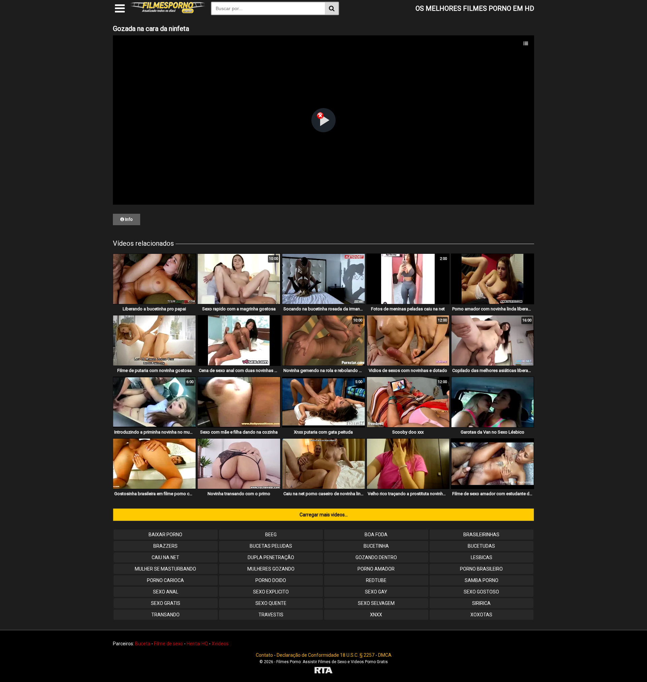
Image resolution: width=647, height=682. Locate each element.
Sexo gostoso (481, 591)
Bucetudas (481, 546)
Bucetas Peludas (271, 546)
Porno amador (376, 569)
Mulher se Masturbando (165, 569)
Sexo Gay (376, 591)
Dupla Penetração (271, 557)
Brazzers (165, 546)
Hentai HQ (197, 643)
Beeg (271, 534)
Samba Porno (481, 580)
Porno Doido (270, 580)
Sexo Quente (270, 603)
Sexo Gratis (165, 603)
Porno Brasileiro (481, 569)
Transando (165, 614)
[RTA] (323, 671)
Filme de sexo (168, 643)
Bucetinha (376, 546)
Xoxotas (481, 614)
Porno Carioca (165, 580)
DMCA (385, 655)
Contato (264, 655)
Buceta (142, 643)
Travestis (270, 614)
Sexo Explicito (271, 591)
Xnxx (376, 614)
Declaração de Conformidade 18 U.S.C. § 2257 (325, 655)
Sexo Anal (165, 591)
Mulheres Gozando (271, 569)
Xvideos (220, 643)
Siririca (481, 603)
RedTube (376, 580)
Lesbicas (481, 557)
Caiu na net (165, 557)
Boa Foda (376, 534)
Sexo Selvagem (376, 603)
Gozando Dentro (376, 557)
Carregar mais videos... (324, 514)
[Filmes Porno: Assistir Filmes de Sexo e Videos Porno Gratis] (168, 11)
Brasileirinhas (481, 534)
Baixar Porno (165, 534)
